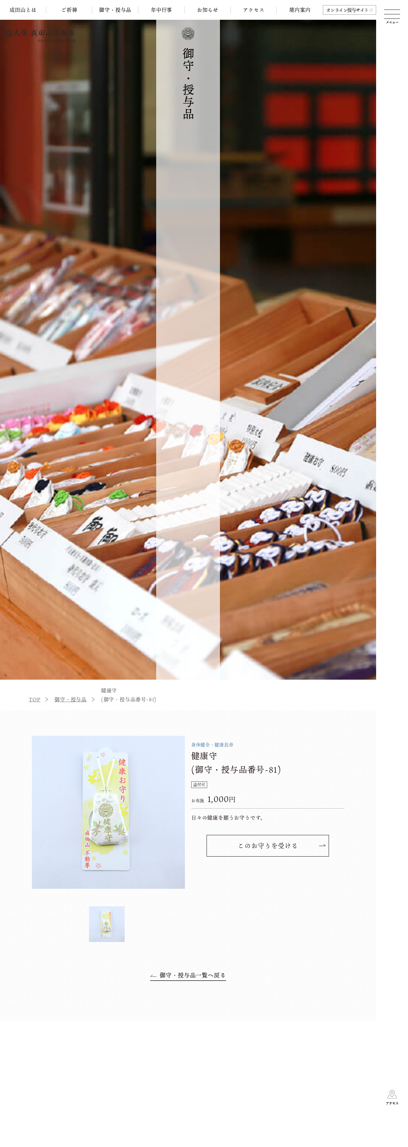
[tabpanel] (108, 812)
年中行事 (161, 10)
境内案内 (299, 10)
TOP (34, 699)
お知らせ (207, 10)
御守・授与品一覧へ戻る (193, 975)
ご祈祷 (69, 10)
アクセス (253, 10)
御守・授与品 (115, 10)
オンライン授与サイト (347, 9)
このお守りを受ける (268, 846)
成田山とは (23, 10)
